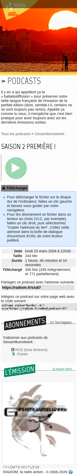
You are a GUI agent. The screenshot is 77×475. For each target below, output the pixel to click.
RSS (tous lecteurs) (31, 350)
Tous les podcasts (15, 134)
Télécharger (16, 188)
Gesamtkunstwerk (49, 134)
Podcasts (24, 80)
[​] (16, 168)
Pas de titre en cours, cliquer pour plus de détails (37, 5)
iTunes (22, 354)
